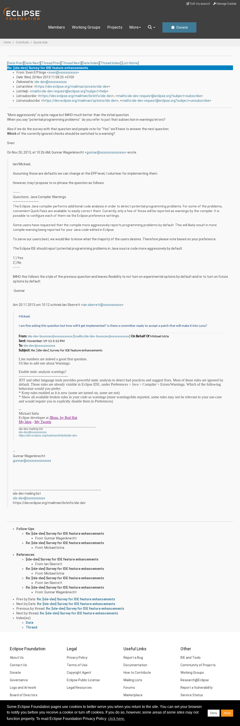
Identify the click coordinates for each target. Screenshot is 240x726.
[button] (151, 27)
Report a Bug (133, 657)
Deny (213, 713)
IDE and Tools (190, 657)
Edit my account (200, 3)
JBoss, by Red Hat (63, 418)
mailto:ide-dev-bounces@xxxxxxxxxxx (102, 336)
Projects (114, 27)
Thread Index (110, 63)
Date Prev (15, 63)
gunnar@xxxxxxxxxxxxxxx (105, 152)
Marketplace (133, 695)
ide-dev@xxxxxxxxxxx (51, 82)
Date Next (32, 63)
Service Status (191, 695)
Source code (40, 42)
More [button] (134, 27)
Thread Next (71, 63)
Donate (181, 27)
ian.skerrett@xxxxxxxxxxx (102, 305)
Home (7, 42)
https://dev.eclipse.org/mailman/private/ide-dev (72, 86)
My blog (25, 422)
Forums (129, 687)
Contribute (22, 42)
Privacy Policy (77, 657)
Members (56, 27)
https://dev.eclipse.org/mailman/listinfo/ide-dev (75, 96)
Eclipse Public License (83, 680)
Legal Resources (79, 687)
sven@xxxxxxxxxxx (63, 72)
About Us (17, 657)
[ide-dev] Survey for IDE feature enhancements (62, 559)
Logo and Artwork (23, 687)
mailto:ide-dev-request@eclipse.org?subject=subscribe (159, 96)
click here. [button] (116, 719)
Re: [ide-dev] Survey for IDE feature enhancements (65, 533)
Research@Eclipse (194, 680)
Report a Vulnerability (196, 687)
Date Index (90, 63)
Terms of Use (77, 665)
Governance (19, 680)
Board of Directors (24, 695)
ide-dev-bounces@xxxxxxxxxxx (50, 336)
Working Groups (86, 27)
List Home (130, 63)
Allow (227, 713)
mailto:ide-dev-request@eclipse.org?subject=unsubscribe (165, 100)
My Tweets (42, 422)
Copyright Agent (79, 672)
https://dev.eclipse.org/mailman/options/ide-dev (79, 100)
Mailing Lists (133, 680)
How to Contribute (137, 672)
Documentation (135, 665)
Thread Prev (50, 63)
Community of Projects (198, 665)
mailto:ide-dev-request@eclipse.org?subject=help (69, 91)
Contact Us (18, 665)
